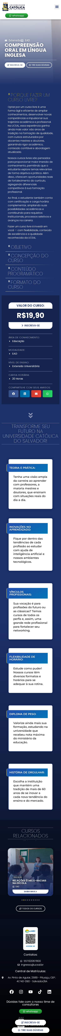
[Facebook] (11, 991)
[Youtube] (30, 991)
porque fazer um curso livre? (29, 97)
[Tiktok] (40, 991)
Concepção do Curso (28, 258)
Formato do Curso (24, 284)
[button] (56, 6)
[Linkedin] (49, 991)
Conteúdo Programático (25, 271)
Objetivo (21, 247)
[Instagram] (21, 991)
